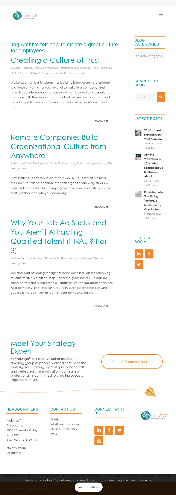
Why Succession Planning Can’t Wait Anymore (154, 134)
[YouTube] (98, 440)
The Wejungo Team (75, 73)
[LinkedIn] (139, 253)
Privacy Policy (16, 448)
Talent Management (45, 73)
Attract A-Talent (22, 163)
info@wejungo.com (64, 424)
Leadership (105, 68)
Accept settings (88, 487)
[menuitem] (162, 16)
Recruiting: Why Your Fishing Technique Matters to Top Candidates (153, 200)
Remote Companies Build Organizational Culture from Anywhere (58, 146)
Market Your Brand (21, 73)
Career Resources (23, 68)
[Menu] (162, 16)
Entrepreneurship (69, 68)
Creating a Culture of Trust (55, 59)
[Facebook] (149, 253)
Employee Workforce (46, 68)
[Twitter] (139, 264)
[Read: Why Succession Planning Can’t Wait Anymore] (138, 132)
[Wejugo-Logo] (25, 16)
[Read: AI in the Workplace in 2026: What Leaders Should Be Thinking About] (138, 157)
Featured (85, 68)
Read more (101, 121)
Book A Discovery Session (132, 361)
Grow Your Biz (52, 258)
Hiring (95, 68)
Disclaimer (13, 453)
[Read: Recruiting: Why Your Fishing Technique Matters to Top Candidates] (138, 194)
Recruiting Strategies (80, 258)
